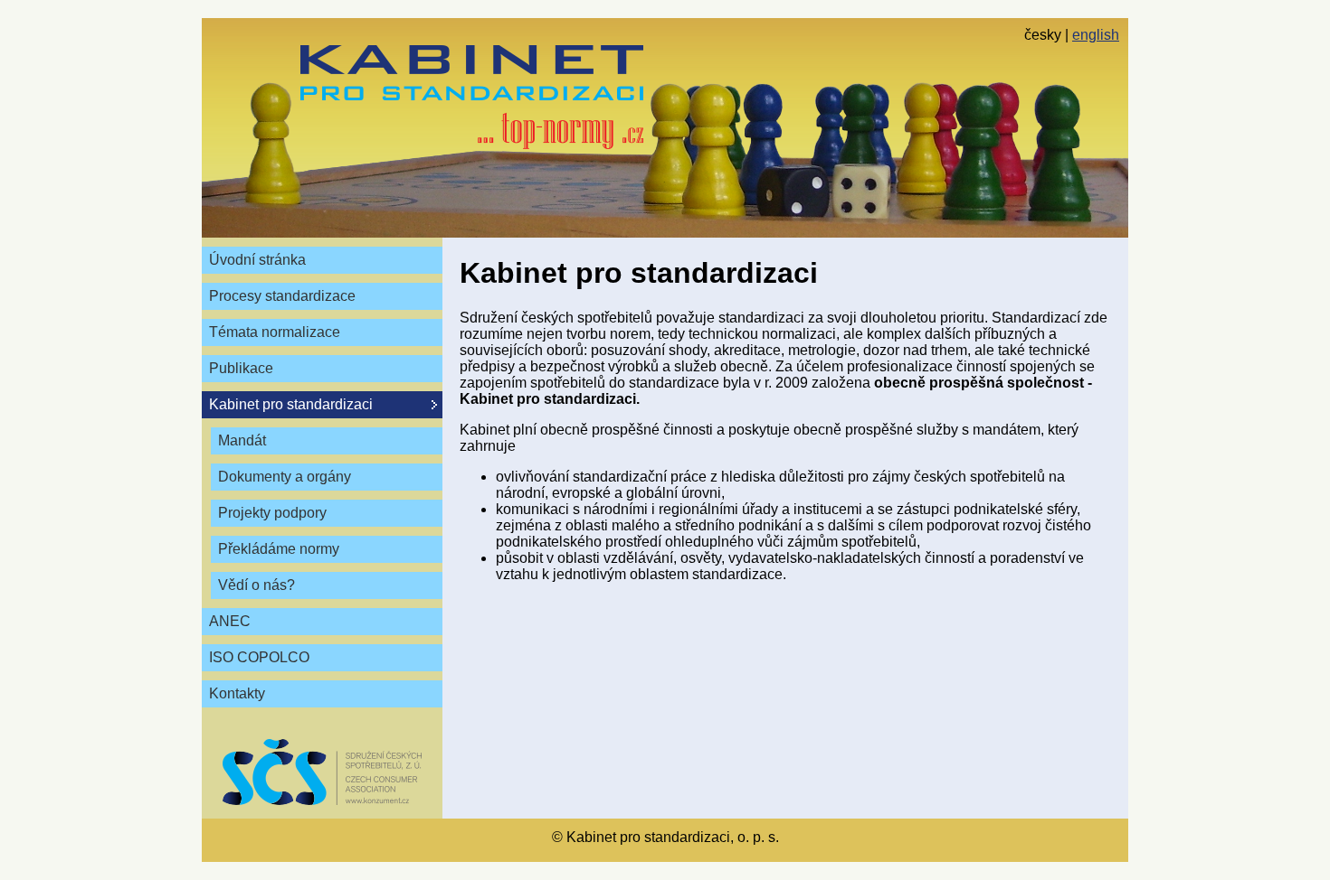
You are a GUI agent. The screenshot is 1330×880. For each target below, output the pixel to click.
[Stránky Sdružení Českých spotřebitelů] (322, 772)
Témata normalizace (274, 332)
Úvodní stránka (257, 259)
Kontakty (237, 693)
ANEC (230, 621)
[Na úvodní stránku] (471, 97)
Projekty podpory (272, 512)
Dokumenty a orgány (284, 476)
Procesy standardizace (282, 296)
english (1095, 34)
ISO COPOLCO (259, 657)
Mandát (242, 440)
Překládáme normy (278, 549)
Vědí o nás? (256, 585)
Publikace (241, 368)
